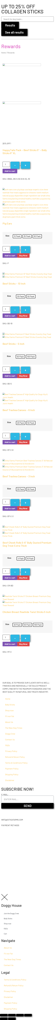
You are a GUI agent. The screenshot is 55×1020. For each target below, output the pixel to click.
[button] (27, 39)
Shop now (9, 710)
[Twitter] (25, 812)
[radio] (17, 236)
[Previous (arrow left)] (4, 1018)
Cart (5, 934)
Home (3, 52)
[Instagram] (4, 812)
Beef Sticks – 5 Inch (13, 343)
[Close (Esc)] (4, 1015)
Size (7, 236)
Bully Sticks (10, 704)
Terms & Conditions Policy (16, 763)
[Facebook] (11, 812)
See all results (14, 32)
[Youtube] (18, 812)
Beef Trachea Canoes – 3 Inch (19, 476)
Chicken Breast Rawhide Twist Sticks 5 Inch (27, 611)
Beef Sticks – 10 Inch (14, 283)
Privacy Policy (11, 751)
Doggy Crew (10, 733)
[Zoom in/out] (28, 1015)
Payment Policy (11, 768)
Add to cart (10, 171)
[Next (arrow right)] (12, 1018)
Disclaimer (9, 780)
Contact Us (10, 739)
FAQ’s (7, 745)
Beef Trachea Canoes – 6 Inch (19, 410)
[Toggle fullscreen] (20, 1015)
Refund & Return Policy (15, 757)
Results (10, 25)
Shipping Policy (11, 774)
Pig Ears (7, 223)
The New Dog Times (13, 728)
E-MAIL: (4, 795)
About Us (9, 722)
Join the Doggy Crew (11, 913)
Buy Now (23, 255)
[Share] (12, 1015)
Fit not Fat (9, 716)
